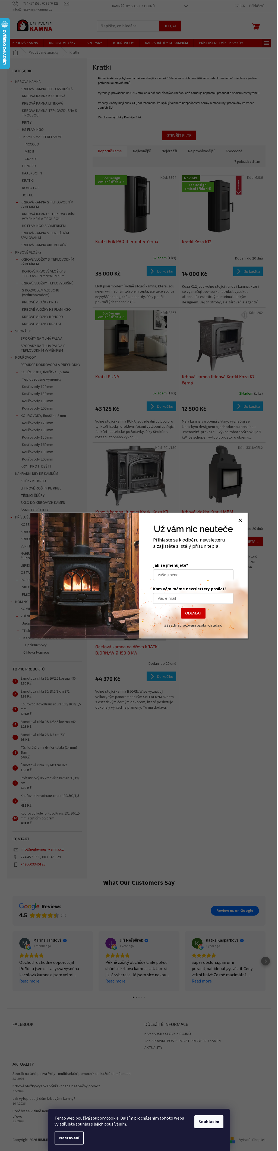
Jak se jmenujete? (170, 565)
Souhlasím (208, 1122)
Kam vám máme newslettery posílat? (189, 588)
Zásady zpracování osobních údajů (193, 624)
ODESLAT (193, 613)
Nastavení (69, 1138)
